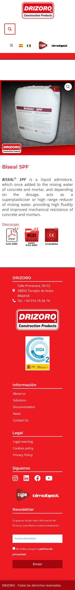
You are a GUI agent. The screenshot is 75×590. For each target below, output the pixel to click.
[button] (11, 45)
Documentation (24, 407)
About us (19, 393)
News (17, 413)
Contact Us (20, 420)
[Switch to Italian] (29, 45)
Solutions (19, 400)
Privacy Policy (23, 455)
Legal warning (23, 441)
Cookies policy (23, 448)
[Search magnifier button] (10, 29)
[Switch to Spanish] (21, 45)
